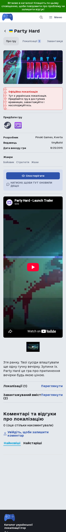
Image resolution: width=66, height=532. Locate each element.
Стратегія (22, 162)
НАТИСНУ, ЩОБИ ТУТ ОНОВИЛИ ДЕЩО (31, 184)
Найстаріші (32, 443)
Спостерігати (35, 175)
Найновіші (12, 443)
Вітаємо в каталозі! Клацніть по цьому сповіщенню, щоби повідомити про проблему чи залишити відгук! (33, 6)
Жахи (35, 162)
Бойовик (8, 162)
